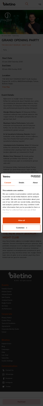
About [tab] (35, 183)
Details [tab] (21, 183)
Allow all (21, 220)
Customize (20, 228)
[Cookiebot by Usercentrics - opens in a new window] (30, 176)
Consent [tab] (7, 183)
